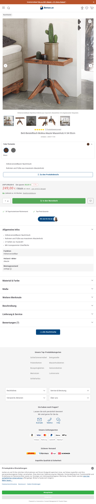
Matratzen (34, 373)
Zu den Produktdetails (49, 175)
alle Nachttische (49, 332)
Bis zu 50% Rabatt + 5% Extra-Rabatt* (52, 2)
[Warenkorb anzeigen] (92, 8)
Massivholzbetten (56, 363)
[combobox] (6, 200)
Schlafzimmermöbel (38, 358)
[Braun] (6, 150)
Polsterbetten (36, 363)
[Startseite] (47, 8)
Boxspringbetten (37, 368)
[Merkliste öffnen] (87, 8)
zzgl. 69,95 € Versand (39, 189)
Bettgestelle (54, 358)
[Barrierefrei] (82, 8)
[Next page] (90, 65)
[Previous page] (5, 65)
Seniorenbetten (55, 368)
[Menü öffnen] (3, 8)
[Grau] (13, 150)
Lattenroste (54, 373)
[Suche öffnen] (8, 8)
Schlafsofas (35, 379)
